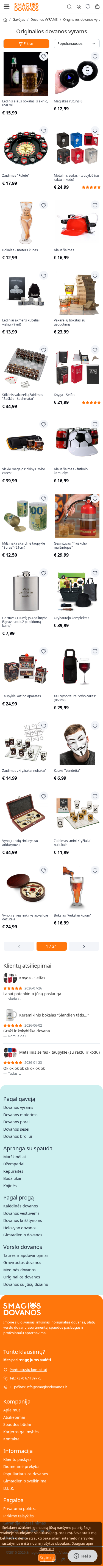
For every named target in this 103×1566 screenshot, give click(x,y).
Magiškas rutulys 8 (68, 101)
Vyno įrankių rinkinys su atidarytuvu (20, 843)
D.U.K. (8, 1488)
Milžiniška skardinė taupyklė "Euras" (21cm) (23, 545)
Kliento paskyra (17, 1459)
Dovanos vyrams (18, 1107)
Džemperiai (13, 1163)
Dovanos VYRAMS (44, 19)
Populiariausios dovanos (25, 1473)
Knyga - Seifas (64, 395)
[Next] (84, 946)
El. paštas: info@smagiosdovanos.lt (38, 1386)
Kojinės (10, 1185)
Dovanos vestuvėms (21, 1213)
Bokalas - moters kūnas (20, 250)
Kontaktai (12, 1438)
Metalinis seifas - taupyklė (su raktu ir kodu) (76, 178)
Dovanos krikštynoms (22, 1220)
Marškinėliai (14, 1156)
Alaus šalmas (64, 250)
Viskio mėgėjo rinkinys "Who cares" (23, 471)
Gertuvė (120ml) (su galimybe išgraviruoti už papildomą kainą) (25, 622)
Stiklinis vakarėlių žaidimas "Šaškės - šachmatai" (22, 397)
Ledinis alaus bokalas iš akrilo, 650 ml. (25, 103)
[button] (97, 6)
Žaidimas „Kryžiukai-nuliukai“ (24, 771)
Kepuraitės (13, 1171)
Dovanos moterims (20, 1114)
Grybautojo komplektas (71, 618)
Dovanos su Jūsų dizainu (25, 1284)
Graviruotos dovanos (22, 1262)
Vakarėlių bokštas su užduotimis (69, 322)
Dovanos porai (16, 1121)
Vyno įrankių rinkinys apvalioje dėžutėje (25, 917)
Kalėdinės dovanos (20, 1206)
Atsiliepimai (14, 1417)
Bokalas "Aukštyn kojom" (72, 915)
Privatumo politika (20, 1508)
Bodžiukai (12, 1178)
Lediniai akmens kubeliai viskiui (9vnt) (21, 322)
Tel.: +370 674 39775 (25, 1378)
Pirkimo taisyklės (18, 1515)
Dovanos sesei (16, 1129)
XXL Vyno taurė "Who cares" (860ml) (75, 698)
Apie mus (12, 1410)
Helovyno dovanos (20, 1227)
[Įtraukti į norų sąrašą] (43, 56)
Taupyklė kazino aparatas (21, 696)
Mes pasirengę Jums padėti (27, 1359)
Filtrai (28, 43)
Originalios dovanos (21, 1277)
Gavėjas (19, 19)
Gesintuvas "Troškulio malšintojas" (70, 545)
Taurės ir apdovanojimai (25, 1255)
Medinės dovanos (19, 1269)
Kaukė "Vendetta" (67, 771)
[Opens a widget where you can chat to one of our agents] (82, 1556)
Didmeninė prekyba (21, 1466)
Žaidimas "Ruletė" (15, 176)
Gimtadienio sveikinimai (25, 1481)
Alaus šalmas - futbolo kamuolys (71, 471)
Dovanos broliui (17, 1136)
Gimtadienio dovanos (22, 1234)
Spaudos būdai (17, 1424)
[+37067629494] (78, 6)
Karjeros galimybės (21, 1431)
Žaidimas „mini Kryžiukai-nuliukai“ (73, 843)
